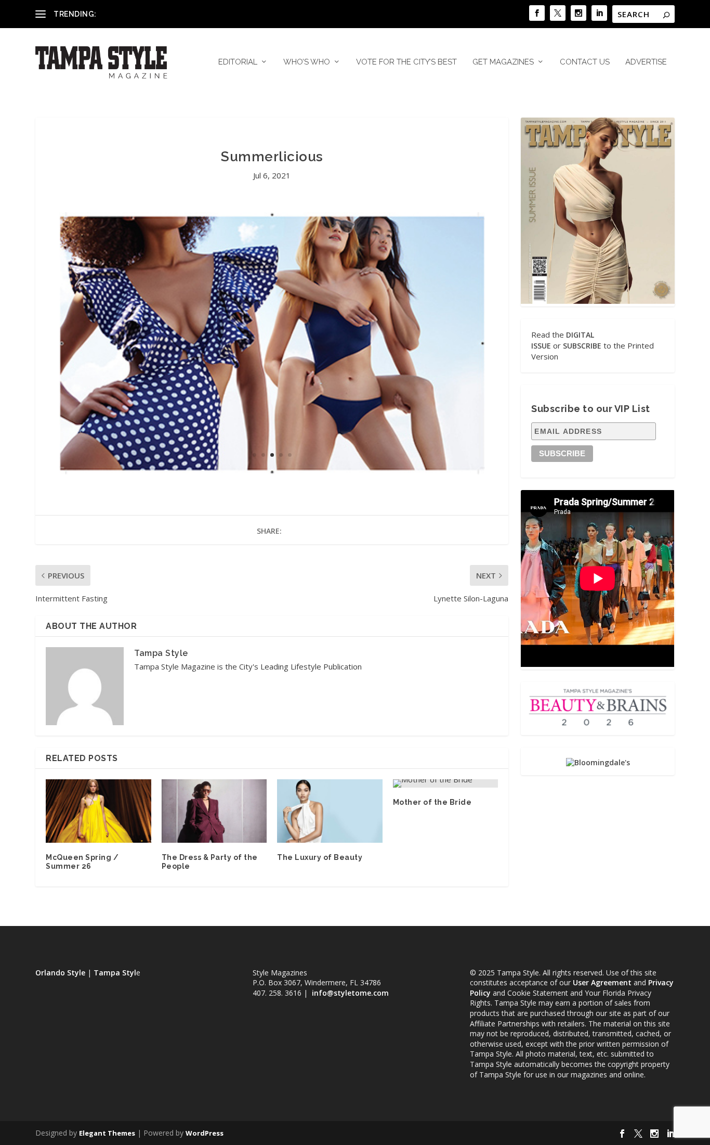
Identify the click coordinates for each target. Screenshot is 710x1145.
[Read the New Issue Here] (597, 301)
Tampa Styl (115, 972)
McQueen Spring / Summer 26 (82, 861)
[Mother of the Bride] (445, 783)
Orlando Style (60, 972)
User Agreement (602, 982)
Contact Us (585, 62)
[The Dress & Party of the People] (214, 811)
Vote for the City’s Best (406, 62)
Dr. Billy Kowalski (127, 14)
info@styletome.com (350, 993)
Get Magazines (503, 62)
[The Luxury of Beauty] (330, 811)
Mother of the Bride (432, 802)
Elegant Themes (107, 1133)
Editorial (237, 62)
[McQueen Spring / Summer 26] (98, 811)
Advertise (646, 62)
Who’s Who (306, 62)
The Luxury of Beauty (319, 857)
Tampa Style (161, 653)
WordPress (204, 1133)
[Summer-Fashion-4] (272, 471)
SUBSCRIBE (582, 346)
